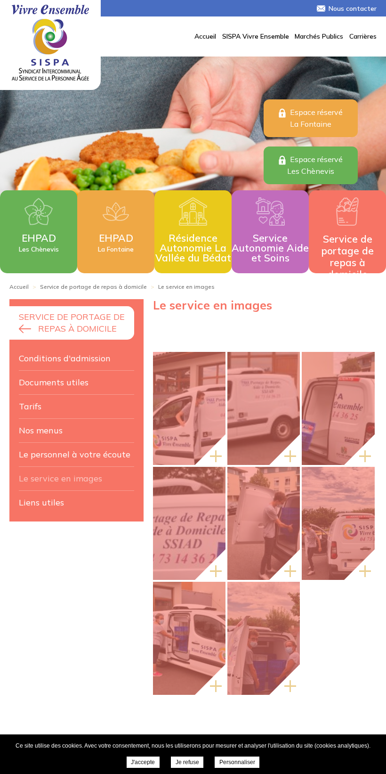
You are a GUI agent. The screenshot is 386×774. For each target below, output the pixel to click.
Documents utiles (53, 382)
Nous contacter (353, 8)
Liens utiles (41, 502)
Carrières (363, 36)
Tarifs (30, 406)
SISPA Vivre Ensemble (255, 36)
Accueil (205, 36)
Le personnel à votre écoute (74, 454)
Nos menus (41, 430)
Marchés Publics (319, 36)
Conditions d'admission (65, 358)
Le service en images (60, 478)
